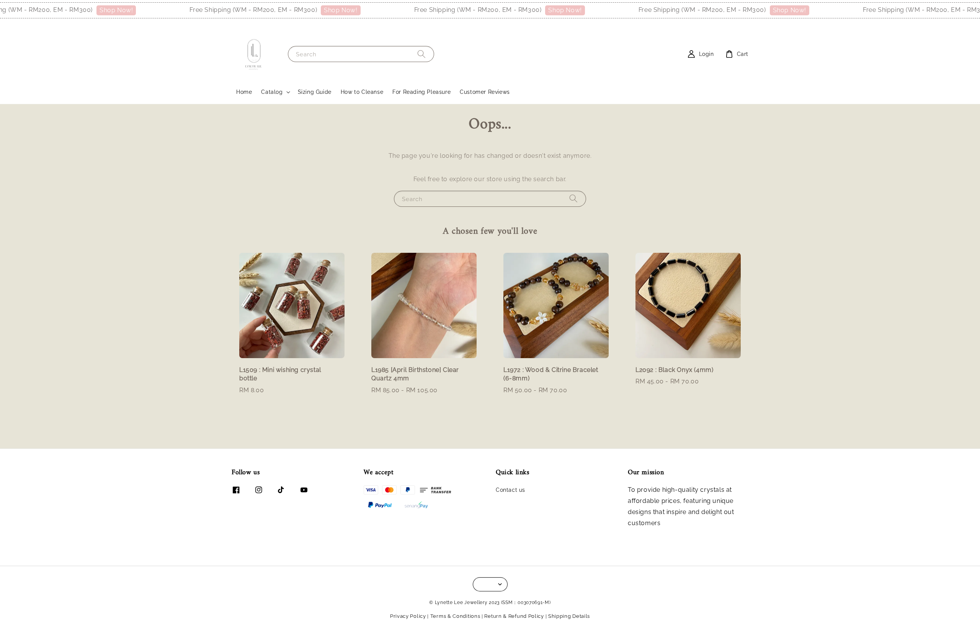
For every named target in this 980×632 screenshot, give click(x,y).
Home (244, 92)
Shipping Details (569, 616)
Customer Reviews (485, 92)
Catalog (272, 92)
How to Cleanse (362, 92)
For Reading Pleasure (421, 92)
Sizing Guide (315, 92)
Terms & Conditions (455, 616)
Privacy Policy (408, 616)
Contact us (510, 490)
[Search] (421, 53)
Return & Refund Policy (514, 616)
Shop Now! (96, 10)
